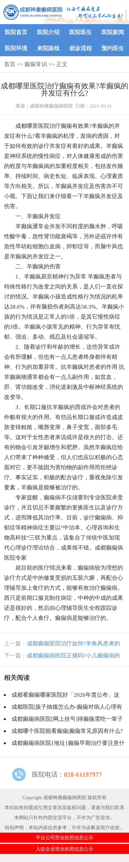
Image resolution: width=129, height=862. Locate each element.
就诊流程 (80, 48)
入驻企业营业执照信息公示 (64, 849)
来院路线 (48, 48)
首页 (9, 64)
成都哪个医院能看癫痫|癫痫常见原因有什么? (67, 731)
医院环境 (16, 48)
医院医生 (80, 32)
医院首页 (16, 32)
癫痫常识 (35, 64)
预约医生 (113, 48)
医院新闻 (113, 32)
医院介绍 (48, 32)
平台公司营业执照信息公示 (64, 837)
